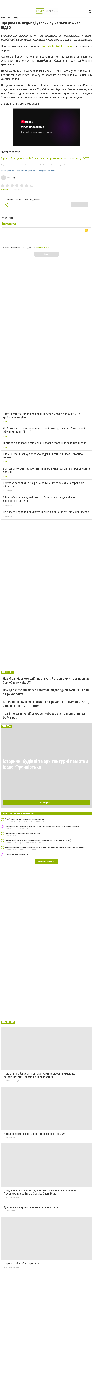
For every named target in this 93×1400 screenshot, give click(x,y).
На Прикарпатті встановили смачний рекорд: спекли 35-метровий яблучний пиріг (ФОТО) (44, 430)
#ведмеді (42, 171)
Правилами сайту (43, 247)
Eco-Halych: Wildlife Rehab (57, 46)
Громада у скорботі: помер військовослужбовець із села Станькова (44, 443)
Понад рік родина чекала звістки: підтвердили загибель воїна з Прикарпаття (46, 692)
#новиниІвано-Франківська (27, 171)
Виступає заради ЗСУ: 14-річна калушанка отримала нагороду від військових (43, 484)
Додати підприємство (46, 861)
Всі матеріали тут (46, 802)
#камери (51, 171)
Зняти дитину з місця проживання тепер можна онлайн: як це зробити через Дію (41, 415)
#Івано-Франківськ (8, 171)
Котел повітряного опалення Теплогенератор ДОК (34, 1134)
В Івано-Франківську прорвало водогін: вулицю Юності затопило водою (43, 455)
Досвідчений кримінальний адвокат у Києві (31, 1207)
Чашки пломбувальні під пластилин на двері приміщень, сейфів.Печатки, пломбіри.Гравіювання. (39, 1075)
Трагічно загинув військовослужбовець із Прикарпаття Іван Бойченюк (44, 715)
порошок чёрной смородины (21, 1263)
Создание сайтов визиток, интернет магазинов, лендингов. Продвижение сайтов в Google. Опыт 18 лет (40, 1191)
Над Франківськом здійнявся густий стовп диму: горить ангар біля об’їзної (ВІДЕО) (46, 680)
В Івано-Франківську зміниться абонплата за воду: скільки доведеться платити (39, 499)
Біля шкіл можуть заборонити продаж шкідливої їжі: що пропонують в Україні (46, 470)
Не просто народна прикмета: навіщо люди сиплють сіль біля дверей (46, 512)
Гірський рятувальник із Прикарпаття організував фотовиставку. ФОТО (45, 158)
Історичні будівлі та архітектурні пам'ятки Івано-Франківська (45, 764)
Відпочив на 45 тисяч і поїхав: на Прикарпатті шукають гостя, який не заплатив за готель (46, 704)
